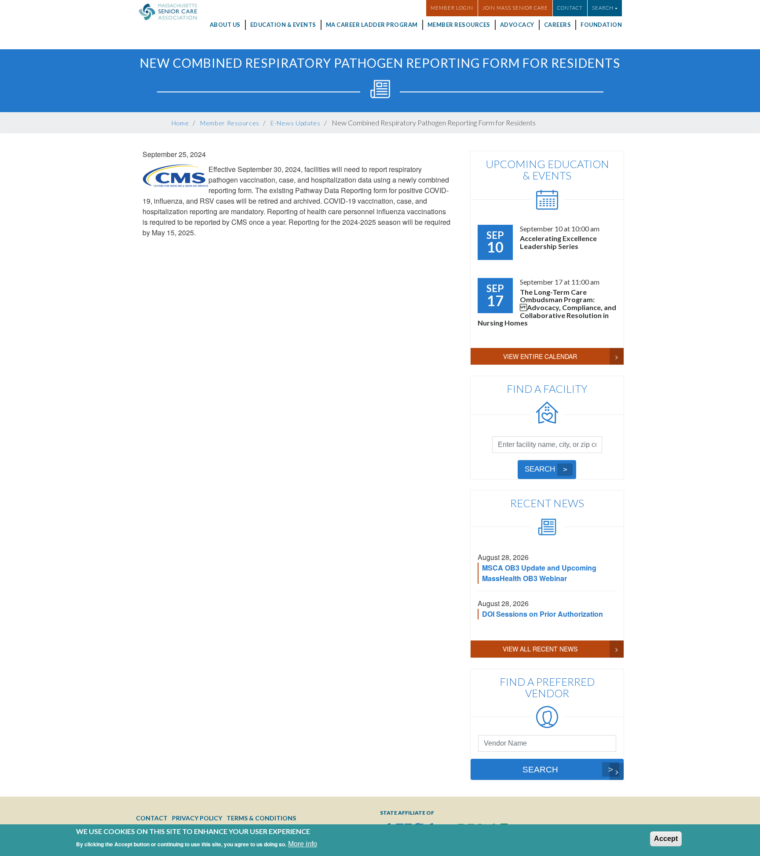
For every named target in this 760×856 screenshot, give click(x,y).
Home (180, 123)
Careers (557, 24)
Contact (570, 8)
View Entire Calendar (540, 356)
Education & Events (283, 24)
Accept (666, 838)
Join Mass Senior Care (515, 8)
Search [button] (603, 8)
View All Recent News (540, 648)
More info (302, 844)
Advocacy (517, 24)
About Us (225, 24)
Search (540, 469)
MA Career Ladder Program (372, 24)
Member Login (452, 8)
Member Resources (459, 24)
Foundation (601, 24)
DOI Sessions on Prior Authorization (542, 614)
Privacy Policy (197, 818)
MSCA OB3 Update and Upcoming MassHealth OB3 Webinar (539, 573)
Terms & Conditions (261, 818)
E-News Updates (295, 123)
